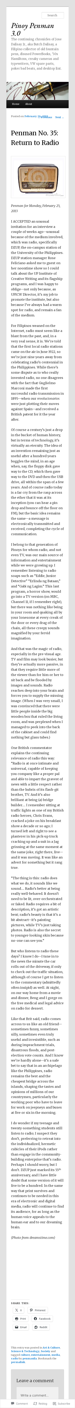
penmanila (29, 1358)
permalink (18, 1362)
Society (45, 1351)
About (28, 103)
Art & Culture (51, 1347)
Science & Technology (25, 1351)
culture (25, 1354)
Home (15, 103)
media (55, 1354)
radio (14, 1358)
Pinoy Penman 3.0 (32, 29)
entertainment (40, 1354)
